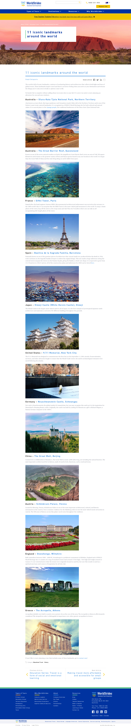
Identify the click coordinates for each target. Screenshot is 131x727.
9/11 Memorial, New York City (60, 353)
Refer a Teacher (77, 703)
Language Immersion (71, 721)
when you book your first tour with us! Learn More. (63, 17)
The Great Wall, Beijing (47, 456)
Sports (113, 721)
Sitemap (18, 725)
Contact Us (75, 710)
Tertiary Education (21, 701)
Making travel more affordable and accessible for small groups (84, 675)
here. (92, 263)
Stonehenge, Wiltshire (49, 554)
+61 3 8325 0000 (102, 708)
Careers (55, 705)
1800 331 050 (94, 2)
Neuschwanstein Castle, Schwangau (58, 402)
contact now (83, 658)
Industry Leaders (40, 697)
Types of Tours (33, 11)
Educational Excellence (42, 701)
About (55, 693)
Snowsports (19, 703)
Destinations (53, 11)
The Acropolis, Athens (48, 610)
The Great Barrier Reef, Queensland (58, 151)
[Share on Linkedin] (101, 80)
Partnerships (57, 703)
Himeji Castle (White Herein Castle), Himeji (59, 305)
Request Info (103, 6)
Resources (73, 11)
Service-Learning (95, 721)
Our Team (56, 699)
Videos (74, 699)
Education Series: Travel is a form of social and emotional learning (46, 675)
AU (107, 2)
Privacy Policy (26, 725)
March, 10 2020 (25, 24)
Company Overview (59, 697)
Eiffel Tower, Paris (46, 201)
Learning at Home (77, 708)
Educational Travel (34, 24)
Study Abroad (60, 721)
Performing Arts (20, 705)
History (46, 662)
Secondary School (21, 699)
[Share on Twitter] (97, 80)
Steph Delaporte (31, 79)
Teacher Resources (78, 701)
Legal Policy (35, 725)
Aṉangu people (51, 107)
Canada (106, 715)
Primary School (20, 697)
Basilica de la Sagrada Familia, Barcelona (57, 253)
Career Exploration (83, 721)
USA (101, 715)
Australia (95, 715)
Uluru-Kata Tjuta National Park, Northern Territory (67, 99)
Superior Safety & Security (43, 703)
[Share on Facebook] (94, 80)
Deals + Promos (77, 705)
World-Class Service (41, 699)
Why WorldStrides (94, 11)
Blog (73, 697)
